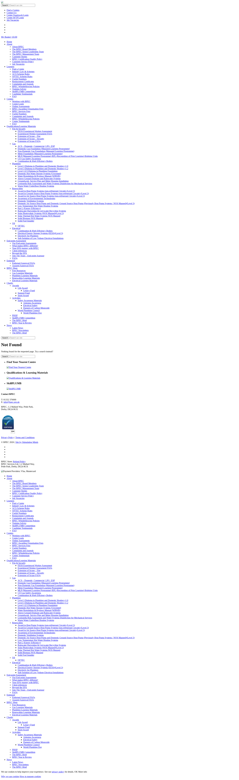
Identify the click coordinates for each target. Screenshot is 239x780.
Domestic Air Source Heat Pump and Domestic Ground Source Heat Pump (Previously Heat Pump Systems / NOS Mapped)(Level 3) (76, 203)
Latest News (17, 328)
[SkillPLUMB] (14, 389)
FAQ (14, 96)
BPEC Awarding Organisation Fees (27, 109)
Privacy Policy (7, 437)
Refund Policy (19, 461)
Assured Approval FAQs (23, 265)
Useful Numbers (19, 79)
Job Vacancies (13, 20)
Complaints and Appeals (22, 84)
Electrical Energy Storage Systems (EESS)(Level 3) (40, 233)
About (9, 44)
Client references (19, 251)
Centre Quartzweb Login (17, 15)
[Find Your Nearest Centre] (19, 367)
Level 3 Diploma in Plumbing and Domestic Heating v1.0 (43, 166)
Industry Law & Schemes (23, 71)
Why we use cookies (10, 776)
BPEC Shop (12, 268)
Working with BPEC (21, 101)
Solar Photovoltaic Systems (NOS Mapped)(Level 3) (41, 213)
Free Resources (19, 270)
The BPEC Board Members (24, 49)
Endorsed (11, 260)
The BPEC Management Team (25, 54)
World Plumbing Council (29, 310)
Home (9, 42)
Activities (16, 298)
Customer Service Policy (23, 61)
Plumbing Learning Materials (25, 275)
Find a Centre (18, 69)
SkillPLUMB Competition (23, 91)
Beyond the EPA (19, 253)
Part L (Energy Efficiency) (29, 208)
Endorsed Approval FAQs (23, 263)
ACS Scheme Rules (21, 74)
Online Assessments (21, 106)
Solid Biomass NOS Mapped (30, 218)
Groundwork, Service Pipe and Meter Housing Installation (43, 181)
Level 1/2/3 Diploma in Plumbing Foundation (38, 171)
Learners (10, 66)
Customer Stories (19, 56)
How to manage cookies (30, 776)
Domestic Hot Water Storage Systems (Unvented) (39, 173)
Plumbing (16, 163)
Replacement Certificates (23, 81)
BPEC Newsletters (20, 330)
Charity (10, 283)
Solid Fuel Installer (26, 221)
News (9, 325)
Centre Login (18, 104)
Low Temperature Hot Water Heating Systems (38, 206)
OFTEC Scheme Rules (22, 76)
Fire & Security (19, 129)
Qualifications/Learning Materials (21, 126)
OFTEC (21, 226)
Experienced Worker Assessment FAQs (35, 134)
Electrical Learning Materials (24, 280)
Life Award (23, 288)
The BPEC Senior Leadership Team (28, 51)
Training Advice (19, 89)
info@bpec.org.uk (12, 402)
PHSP (15, 315)
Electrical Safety (30, 305)
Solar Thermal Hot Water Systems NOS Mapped (39, 216)
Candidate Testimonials (22, 94)
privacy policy (58, 772)
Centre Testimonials (20, 121)
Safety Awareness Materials (30, 300)
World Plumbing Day (32, 313)
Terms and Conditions (25, 437)
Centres (10, 99)
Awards (15, 285)
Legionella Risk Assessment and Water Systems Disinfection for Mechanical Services (55, 183)
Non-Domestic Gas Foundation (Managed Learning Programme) (46, 151)
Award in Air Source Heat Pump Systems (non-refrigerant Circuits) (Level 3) (51, 196)
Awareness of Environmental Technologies (36, 198)
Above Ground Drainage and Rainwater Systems (39, 178)
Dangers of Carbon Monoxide (36, 308)
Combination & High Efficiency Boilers (35, 161)
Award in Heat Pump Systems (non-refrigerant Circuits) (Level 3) (46, 191)
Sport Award (23, 295)
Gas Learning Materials (22, 273)
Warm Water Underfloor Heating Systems (36, 186)
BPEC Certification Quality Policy (27, 59)
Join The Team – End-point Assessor (28, 256)
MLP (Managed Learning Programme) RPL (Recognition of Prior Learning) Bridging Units (58, 156)
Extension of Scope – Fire (29, 136)
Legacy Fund (29, 290)
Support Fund (24, 293)
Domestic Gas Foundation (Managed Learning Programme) (44, 149)
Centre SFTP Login (15, 17)
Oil (13, 223)
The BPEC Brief (19, 320)
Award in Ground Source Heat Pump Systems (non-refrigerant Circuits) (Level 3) (53, 193)
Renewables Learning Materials (26, 278)
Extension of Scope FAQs (29, 141)
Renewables (17, 188)
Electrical (16, 228)
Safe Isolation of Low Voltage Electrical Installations (40, 238)
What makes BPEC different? (25, 246)
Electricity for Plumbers (28, 236)
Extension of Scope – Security (31, 139)
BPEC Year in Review (22, 323)
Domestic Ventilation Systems (31, 201)
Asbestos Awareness (32, 303)
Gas (14, 144)
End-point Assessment (16, 241)
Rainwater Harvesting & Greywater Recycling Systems (42, 211)
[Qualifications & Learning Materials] (23, 378)
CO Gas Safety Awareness (29, 158)
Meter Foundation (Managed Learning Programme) (40, 153)
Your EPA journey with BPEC (25, 248)
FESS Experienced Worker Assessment (35, 131)
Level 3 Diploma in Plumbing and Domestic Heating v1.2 (43, 168)
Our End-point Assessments (24, 243)
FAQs (14, 258)
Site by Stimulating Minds (26, 442)
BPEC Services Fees (21, 111)
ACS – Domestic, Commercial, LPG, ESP (36, 146)
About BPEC (18, 46)
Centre (13, 10)
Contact (11, 12)
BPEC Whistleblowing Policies (26, 86)
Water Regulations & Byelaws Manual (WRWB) (39, 176)
